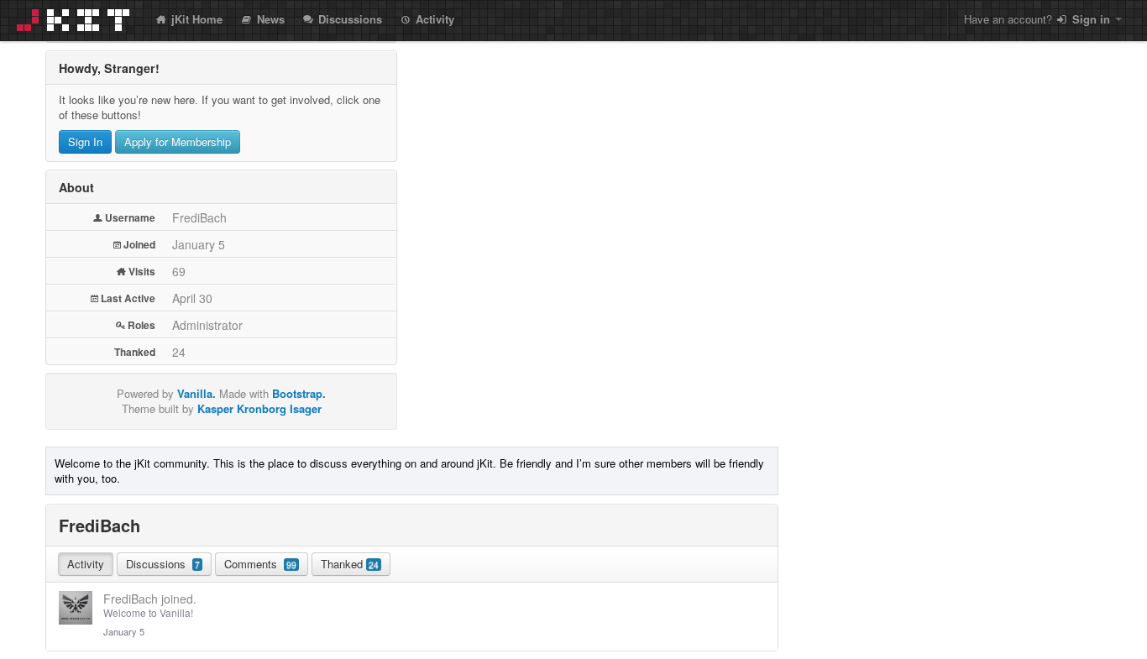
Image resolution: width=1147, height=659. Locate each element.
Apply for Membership (177, 141)
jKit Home (195, 19)
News (269, 19)
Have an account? (1037, 19)
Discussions (348, 19)
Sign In (85, 141)
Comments (260, 564)
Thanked (350, 564)
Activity (433, 19)
